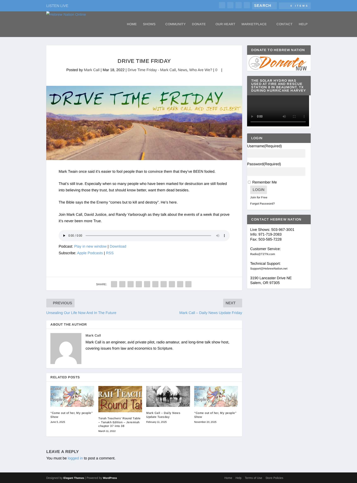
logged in (75, 458)
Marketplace (254, 24)
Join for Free (258, 197)
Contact (284, 24)
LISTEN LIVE (57, 6)
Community (175, 24)
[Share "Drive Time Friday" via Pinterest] (147, 284)
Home (132, 24)
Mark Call (92, 70)
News (182, 70)
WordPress (110, 477)
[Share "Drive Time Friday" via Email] (180, 284)
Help (303, 24)
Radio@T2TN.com (262, 254)
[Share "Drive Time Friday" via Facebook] (114, 284)
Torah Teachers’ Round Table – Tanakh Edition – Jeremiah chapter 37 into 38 (119, 422)
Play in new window (90, 246)
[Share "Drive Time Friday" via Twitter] (122, 284)
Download (118, 246)
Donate (199, 24)
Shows (149, 24)
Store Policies (274, 477)
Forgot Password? (262, 203)
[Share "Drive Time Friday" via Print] (188, 284)
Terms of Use (253, 477)
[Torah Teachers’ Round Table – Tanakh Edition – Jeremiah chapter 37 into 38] (120, 399)
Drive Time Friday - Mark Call (152, 70)
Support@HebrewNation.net (268, 268)
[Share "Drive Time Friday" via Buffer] (163, 284)
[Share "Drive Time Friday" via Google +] (130, 284)
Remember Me (264, 182)
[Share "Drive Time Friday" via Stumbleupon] (172, 284)
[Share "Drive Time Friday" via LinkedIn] (155, 284)
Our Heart (225, 24)
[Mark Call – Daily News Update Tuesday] (168, 396)
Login (258, 190)
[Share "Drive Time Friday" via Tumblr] (139, 284)
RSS (110, 253)
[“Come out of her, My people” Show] (72, 396)
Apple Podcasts (90, 253)
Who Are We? (200, 70)
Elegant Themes (73, 477)
